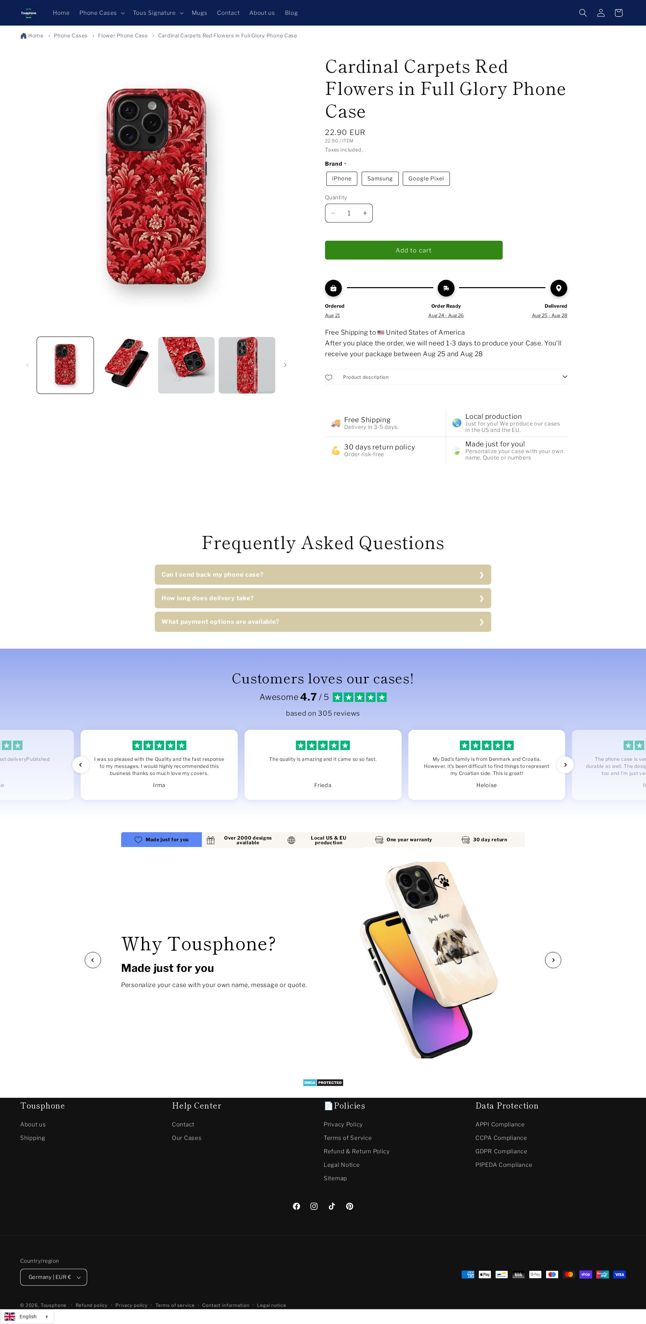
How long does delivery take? (208, 598)
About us (33, 1124)
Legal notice (271, 1305)
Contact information (225, 1305)
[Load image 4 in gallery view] (247, 365)
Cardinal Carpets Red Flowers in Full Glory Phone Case (227, 36)
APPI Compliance (500, 1124)
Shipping (32, 1137)
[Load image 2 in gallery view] (126, 365)
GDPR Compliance (501, 1151)
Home (36, 36)
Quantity (336, 197)
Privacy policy (131, 1305)
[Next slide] (553, 960)
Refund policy (92, 1305)
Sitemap (335, 1178)
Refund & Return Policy (357, 1151)
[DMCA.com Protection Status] (323, 1084)
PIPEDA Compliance (503, 1164)
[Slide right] (285, 365)
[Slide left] (27, 365)
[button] (101, 12)
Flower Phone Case (123, 36)
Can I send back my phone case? (213, 574)
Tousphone (54, 1305)
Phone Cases (71, 36)
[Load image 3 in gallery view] (186, 365)
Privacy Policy (343, 1124)
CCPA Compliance (501, 1137)
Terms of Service (348, 1137)
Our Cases (187, 1137)
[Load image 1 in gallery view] (65, 365)
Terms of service (174, 1305)
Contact (183, 1124)
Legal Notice (342, 1164)
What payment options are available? (221, 621)
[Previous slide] (93, 960)
